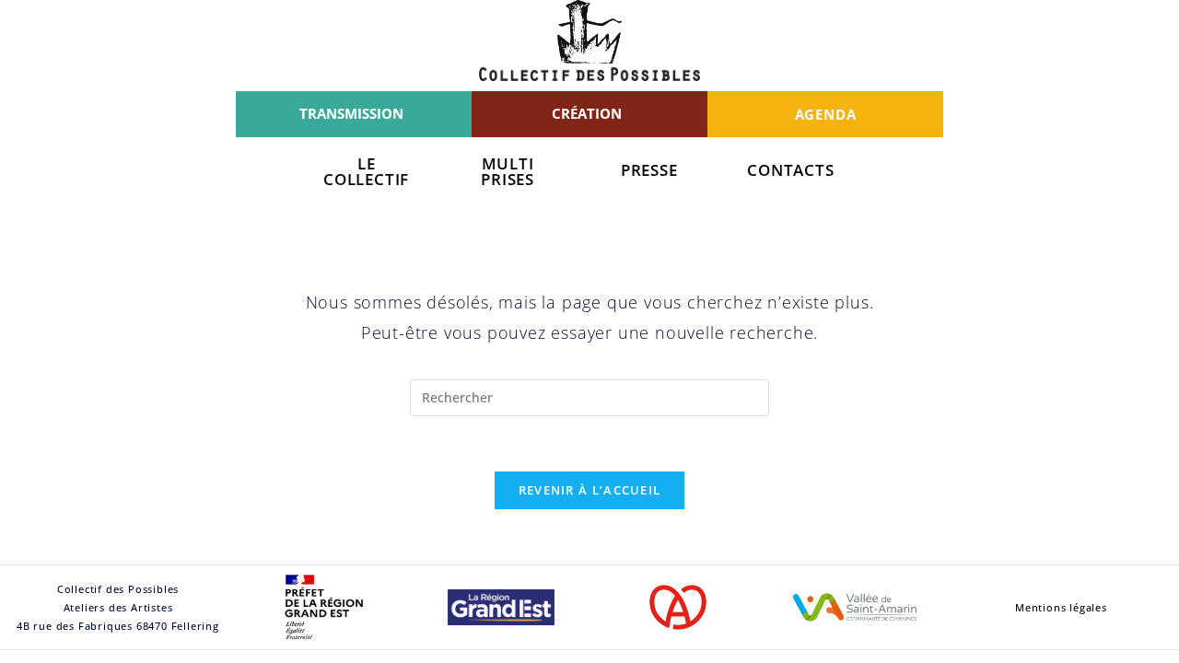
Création (587, 113)
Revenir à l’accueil (590, 490)
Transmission (351, 113)
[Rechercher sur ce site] (589, 396)
